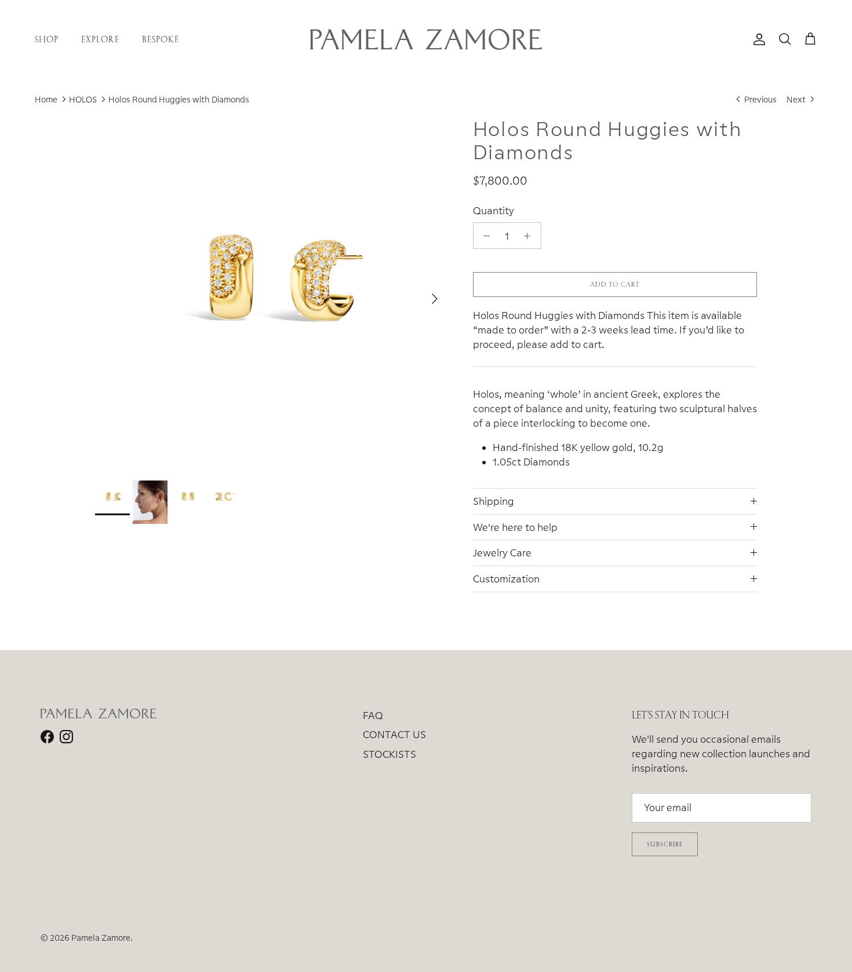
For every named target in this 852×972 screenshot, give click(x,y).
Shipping (493, 501)
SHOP (47, 39)
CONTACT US (394, 734)
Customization (506, 579)
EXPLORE (100, 39)
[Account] (757, 39)
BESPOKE (160, 39)
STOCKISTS (389, 754)
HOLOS (83, 99)
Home (46, 99)
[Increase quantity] (530, 235)
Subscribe (665, 844)
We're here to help (515, 527)
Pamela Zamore (100, 937)
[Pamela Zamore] (426, 39)
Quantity (493, 210)
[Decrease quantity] (484, 235)
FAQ (373, 715)
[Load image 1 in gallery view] (271, 293)
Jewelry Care (502, 552)
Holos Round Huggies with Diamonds (178, 99)
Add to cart (615, 284)
